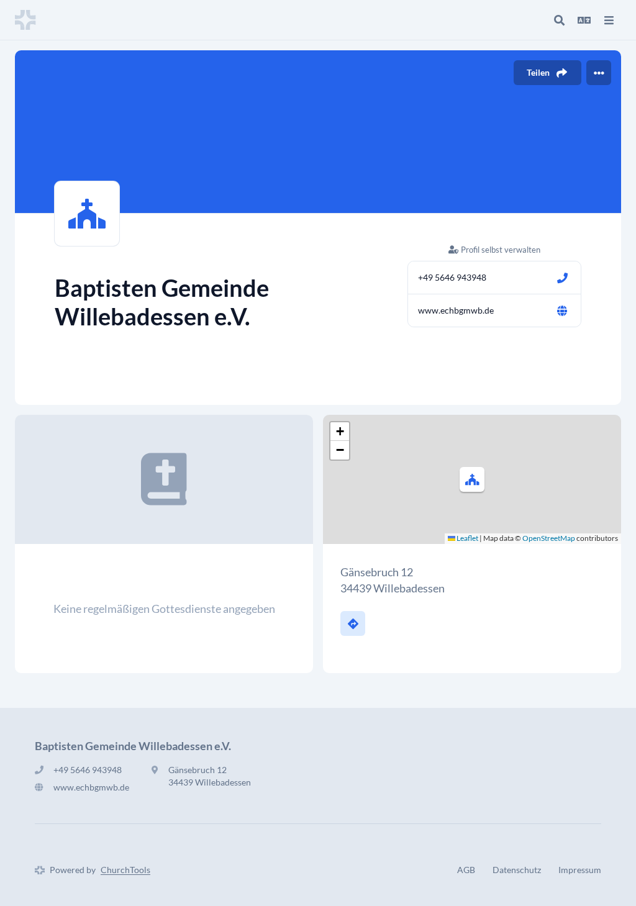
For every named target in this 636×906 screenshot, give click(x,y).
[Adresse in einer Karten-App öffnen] (352, 623)
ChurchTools (125, 869)
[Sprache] (583, 19)
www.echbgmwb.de (456, 310)
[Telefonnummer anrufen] (562, 277)
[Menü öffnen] (608, 19)
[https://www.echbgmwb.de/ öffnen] (562, 310)
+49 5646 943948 (452, 277)
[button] (472, 479)
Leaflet (466, 538)
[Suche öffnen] (559, 19)
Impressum (579, 869)
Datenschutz (517, 869)
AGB (466, 869)
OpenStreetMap (548, 538)
